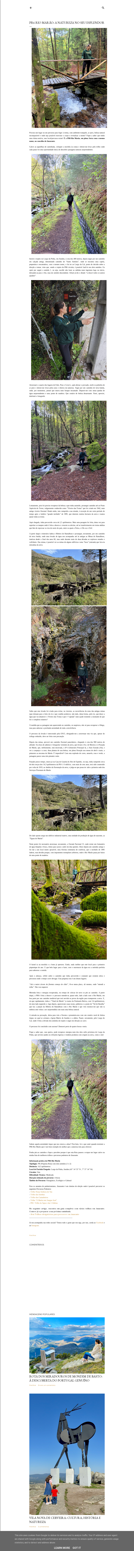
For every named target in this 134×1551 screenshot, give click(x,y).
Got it (77, 1547)
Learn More (62, 1547)
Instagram (35, 1226)
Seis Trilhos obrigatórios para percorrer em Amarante (55, 1214)
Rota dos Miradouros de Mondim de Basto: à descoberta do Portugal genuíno (65, 1378)
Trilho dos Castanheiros (39, 1197)
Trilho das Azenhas (37, 1195)
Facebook (99, 1223)
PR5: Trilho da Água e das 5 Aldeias (44, 1203)
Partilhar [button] (32, 1235)
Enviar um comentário (46, 1385)
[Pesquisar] (103, 7)
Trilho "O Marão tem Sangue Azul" (43, 1200)
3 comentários (43, 1527)
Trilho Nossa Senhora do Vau (41, 1192)
